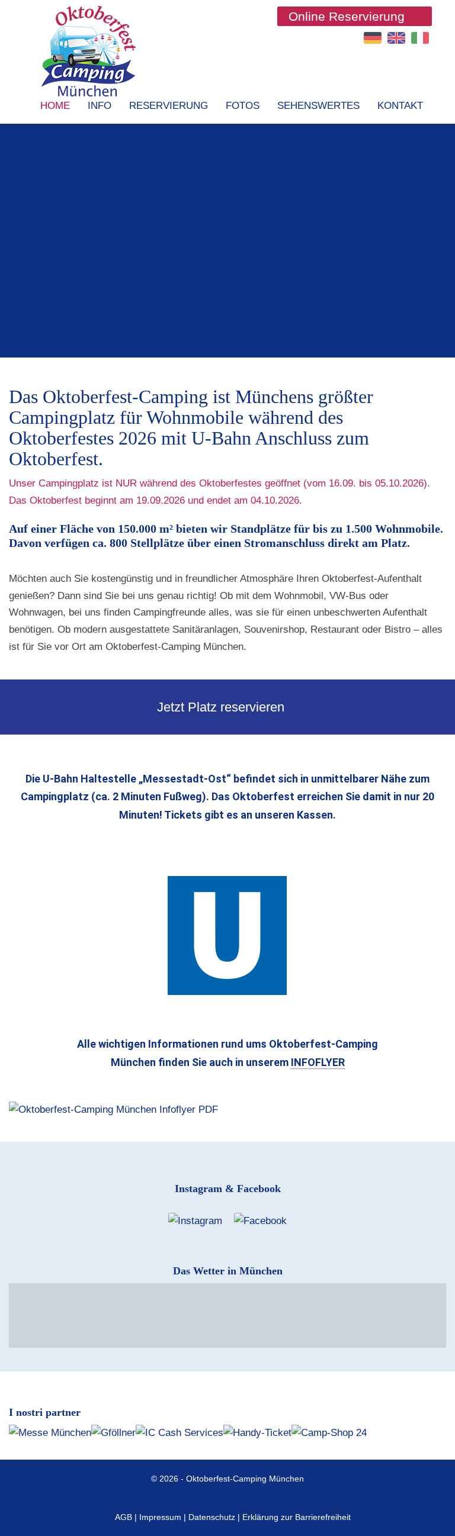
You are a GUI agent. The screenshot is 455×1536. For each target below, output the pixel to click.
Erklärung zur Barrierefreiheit (296, 1517)
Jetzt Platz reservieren (222, 707)
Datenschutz (211, 1517)
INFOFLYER (318, 1062)
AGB (123, 1517)
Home (55, 105)
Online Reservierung (347, 16)
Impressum (160, 1517)
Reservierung (168, 105)
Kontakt (400, 105)
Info (99, 105)
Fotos (242, 105)
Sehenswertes (318, 105)
